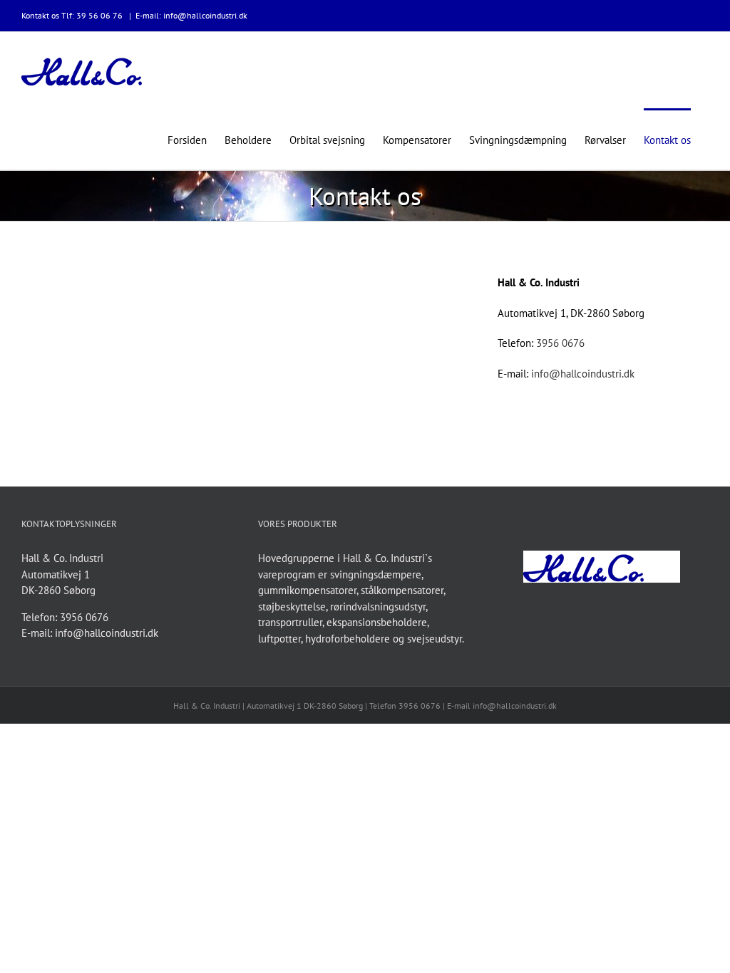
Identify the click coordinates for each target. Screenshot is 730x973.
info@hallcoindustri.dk (582, 373)
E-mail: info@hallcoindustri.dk (191, 15)
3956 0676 (560, 343)
